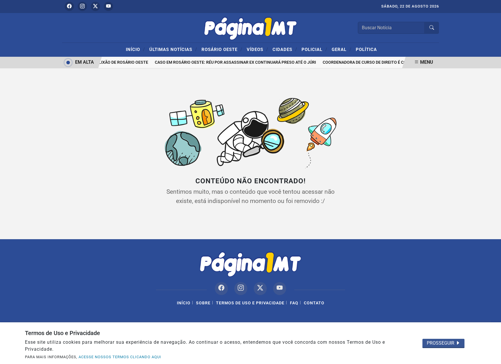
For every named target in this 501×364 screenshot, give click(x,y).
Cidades (285, 49)
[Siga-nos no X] (260, 288)
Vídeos (257, 49)
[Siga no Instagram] (82, 6)
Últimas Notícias (173, 49)
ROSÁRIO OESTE (222, 49)
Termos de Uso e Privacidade (250, 303)
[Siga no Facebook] (69, 6)
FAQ (294, 303)
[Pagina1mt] (250, 27)
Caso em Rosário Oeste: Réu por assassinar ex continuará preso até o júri (233, 62)
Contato (314, 303)
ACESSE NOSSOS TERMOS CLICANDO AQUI (120, 357)
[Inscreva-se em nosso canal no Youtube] (279, 288)
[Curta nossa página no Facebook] (221, 288)
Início (135, 49)
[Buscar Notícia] (431, 28)
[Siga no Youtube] (108, 6)
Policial (314, 49)
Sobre (203, 303)
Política (366, 49)
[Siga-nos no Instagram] (240, 288)
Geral (341, 49)
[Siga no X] (95, 6)
